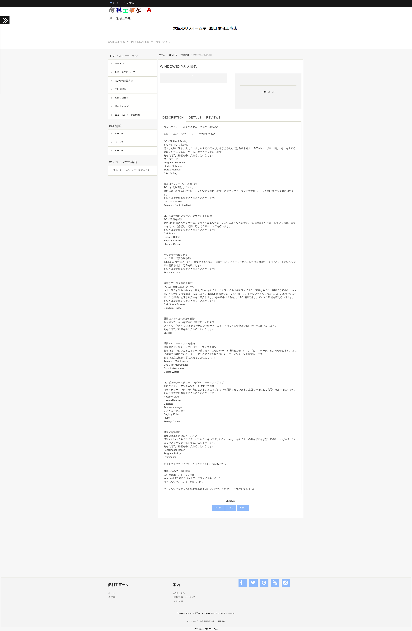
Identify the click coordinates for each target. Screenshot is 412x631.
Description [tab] (173, 117)
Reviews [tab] (213, 117)
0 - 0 (115, 3)
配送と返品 (179, 593)
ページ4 (119, 150)
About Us (119, 63)
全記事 (111, 597)
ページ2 (119, 133)
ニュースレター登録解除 (127, 115)
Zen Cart (219, 613)
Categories (116, 41)
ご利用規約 (120, 89)
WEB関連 (184, 55)
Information (140, 41)
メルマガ (178, 601)
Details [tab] (194, 117)
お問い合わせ (163, 41)
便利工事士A (198, 613)
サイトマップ (121, 106)
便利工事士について (184, 597)
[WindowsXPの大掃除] (192, 75)
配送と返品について (125, 72)
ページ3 (119, 142)
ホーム (162, 55)
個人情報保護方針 (124, 80)
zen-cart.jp (230, 613)
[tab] (225, 116)
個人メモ (173, 55)
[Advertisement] (231, 544)
